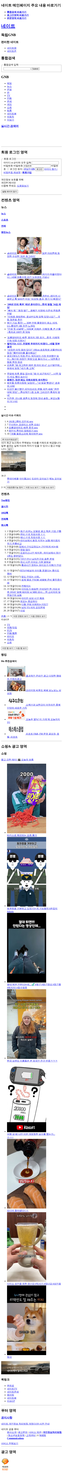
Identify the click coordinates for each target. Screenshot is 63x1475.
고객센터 (30, 1435)
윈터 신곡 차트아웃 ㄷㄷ (32, 534)
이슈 (11, 1401)
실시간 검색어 (10, 126)
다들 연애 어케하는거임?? (34, 604)
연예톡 (4, 519)
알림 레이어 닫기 (9, 191)
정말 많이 (25, 549)
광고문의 (22, 1432)
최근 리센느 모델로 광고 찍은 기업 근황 (40, 531)
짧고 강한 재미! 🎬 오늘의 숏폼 (17, 759)
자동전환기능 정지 (15, 487)
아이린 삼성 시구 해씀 (32, 598)
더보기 (10, 120)
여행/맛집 (12, 627)
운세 (9, 101)
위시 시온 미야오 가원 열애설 (35, 562)
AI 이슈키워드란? (9, 439)
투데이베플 (13, 478)
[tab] (34, 625)
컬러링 (10, 1395)
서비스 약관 (35, 1432)
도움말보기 (23, 186)
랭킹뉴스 (6, 232)
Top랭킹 (5, 500)
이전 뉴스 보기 (32, 487)
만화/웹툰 (12, 633)
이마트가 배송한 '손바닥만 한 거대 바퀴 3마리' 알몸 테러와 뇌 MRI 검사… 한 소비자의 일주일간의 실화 (34, 592)
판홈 (3, 616)
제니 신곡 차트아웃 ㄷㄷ (32, 537)
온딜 (9, 89)
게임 (9, 104)
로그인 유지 (16, 169)
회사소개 (11, 1432)
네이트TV (12, 1388)
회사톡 (4, 525)
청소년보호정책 (16, 1435)
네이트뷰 (11, 113)
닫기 (10, 449)
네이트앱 (11, 48)
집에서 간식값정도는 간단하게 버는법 (38, 546)
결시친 (4, 506)
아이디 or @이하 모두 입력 (17, 162)
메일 (9, 83)
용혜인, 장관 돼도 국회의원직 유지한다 (27, 380)
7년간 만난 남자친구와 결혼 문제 (37, 559)
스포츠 (4, 220)
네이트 (8, 26)
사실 (22, 610)
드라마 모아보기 (40, 478)
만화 (9, 98)
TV (8, 95)
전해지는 (26, 586)
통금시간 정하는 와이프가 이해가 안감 (41, 565)
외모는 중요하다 (28, 601)
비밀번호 (8, 165)
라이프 (10, 636)
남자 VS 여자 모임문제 (33, 607)
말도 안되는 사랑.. (30, 576)
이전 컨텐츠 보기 (20, 616)
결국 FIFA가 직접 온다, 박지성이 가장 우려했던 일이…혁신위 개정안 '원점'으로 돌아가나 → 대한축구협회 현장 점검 (33, 359)
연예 (3, 226)
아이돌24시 (25, 478)
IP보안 (29, 169)
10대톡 (4, 513)
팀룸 (9, 110)
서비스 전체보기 (9, 1443)
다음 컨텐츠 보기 (38, 616)
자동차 (10, 117)
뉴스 (9, 86)
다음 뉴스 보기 (47, 487)
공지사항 (6, 1417)
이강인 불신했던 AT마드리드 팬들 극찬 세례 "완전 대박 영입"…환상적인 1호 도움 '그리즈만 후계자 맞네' (33, 392)
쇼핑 (9, 107)
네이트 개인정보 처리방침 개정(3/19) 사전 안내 (25, 1424)
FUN (9, 630)
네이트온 (11, 51)
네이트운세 (13, 1392)
